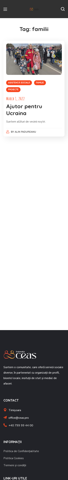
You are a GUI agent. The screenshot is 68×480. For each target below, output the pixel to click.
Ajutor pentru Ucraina (24, 110)
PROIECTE (13, 89)
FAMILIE (40, 82)
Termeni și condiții (14, 465)
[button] (63, 9)
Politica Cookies (13, 458)
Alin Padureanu (25, 131)
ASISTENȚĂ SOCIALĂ (19, 82)
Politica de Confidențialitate (21, 451)
